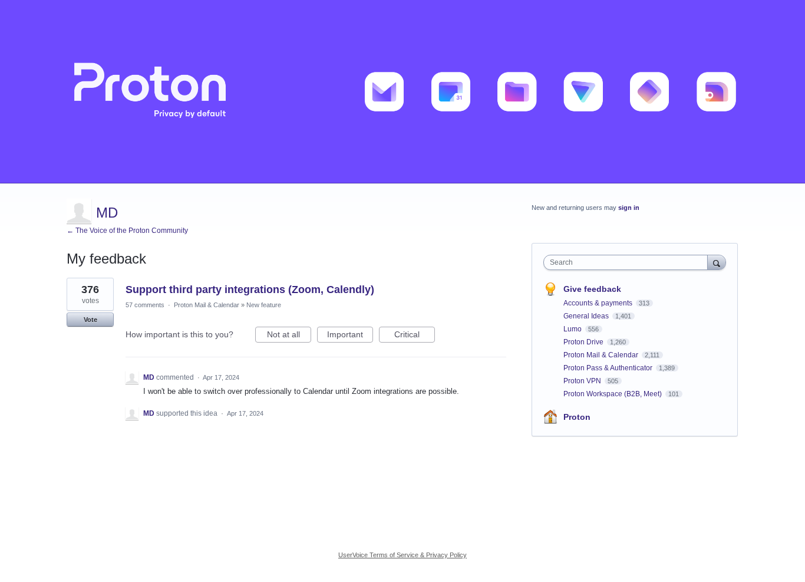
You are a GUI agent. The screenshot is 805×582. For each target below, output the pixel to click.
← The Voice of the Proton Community (127, 230)
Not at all (289, 336)
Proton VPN (583, 381)
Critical (414, 336)
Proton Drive (584, 342)
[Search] (716, 262)
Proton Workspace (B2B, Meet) (613, 394)
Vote (90, 319)
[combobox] (628, 262)
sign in (628, 207)
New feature (263, 304)
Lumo (573, 329)
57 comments (145, 304)
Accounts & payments (598, 303)
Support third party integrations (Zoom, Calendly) (250, 289)
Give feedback (592, 289)
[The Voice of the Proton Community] (402, 92)
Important (350, 336)
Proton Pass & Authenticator (608, 368)
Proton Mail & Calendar (206, 304)
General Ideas (587, 316)
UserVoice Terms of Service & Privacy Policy (402, 554)
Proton (576, 417)
